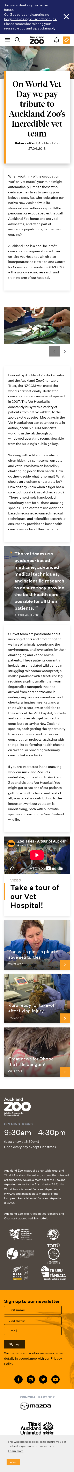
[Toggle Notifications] (56, 40)
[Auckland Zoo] (37, 40)
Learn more (15, 1451)
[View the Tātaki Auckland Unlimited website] (37, 1430)
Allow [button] (13, 1462)
